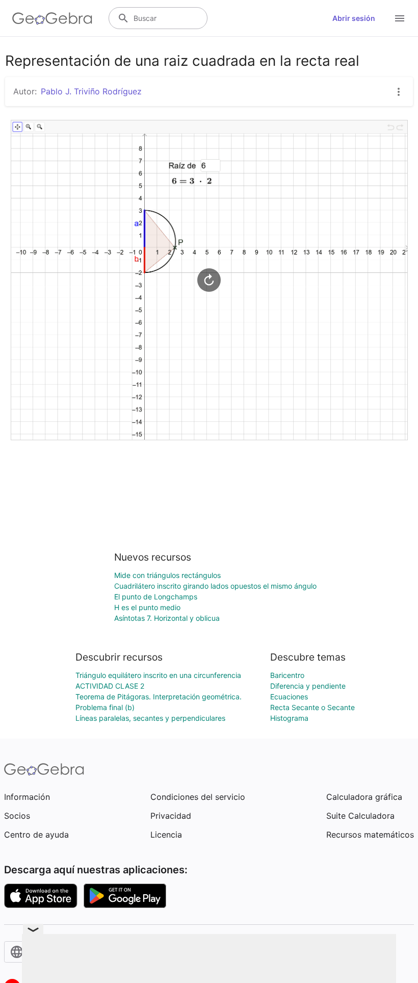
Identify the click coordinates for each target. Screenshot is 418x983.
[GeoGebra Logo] (52, 18)
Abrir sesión (353, 18)
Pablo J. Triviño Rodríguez (91, 91)
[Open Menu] (400, 18)
